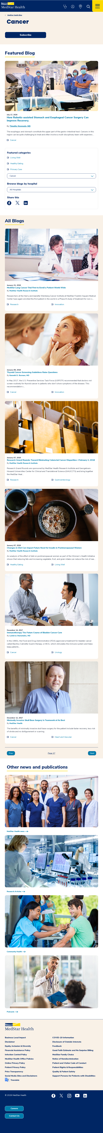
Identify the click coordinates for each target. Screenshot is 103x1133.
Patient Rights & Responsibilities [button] (67, 1067)
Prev (11, 753)
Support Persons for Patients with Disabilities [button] (73, 1075)
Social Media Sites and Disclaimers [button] (21, 1075)
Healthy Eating (16, 163)
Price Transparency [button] (14, 1071)
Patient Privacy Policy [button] (15, 1067)
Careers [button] (14, 1108)
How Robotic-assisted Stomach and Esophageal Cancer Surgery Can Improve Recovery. (48, 119)
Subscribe (25, 35)
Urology (58, 652)
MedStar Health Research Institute (23, 291)
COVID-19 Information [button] (63, 1037)
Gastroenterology (62, 479)
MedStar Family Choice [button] (63, 1054)
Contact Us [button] (14, 1115)
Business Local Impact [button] (15, 1037)
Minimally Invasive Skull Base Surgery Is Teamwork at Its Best (36, 720)
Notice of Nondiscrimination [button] (65, 1058)
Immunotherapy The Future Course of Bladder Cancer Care (34, 632)
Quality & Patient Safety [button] (63, 1071)
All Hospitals (15, 189)
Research (14, 304)
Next (92, 753)
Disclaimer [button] (10, 1041)
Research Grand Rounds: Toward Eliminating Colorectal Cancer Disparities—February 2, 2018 (51, 460)
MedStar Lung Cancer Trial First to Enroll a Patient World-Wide (36, 287)
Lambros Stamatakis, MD (19, 636)
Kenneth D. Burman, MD (19, 375)
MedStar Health (15, 723)
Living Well (15, 157)
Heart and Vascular (63, 737)
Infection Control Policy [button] (16, 1054)
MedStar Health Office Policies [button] (19, 1058)
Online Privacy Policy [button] (15, 1063)
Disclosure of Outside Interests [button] (66, 1041)
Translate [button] (15, 1080)
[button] (65, 7)
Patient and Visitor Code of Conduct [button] (69, 1063)
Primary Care (16, 169)
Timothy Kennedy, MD (20, 126)
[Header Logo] (13, 4)
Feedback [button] (57, 1046)
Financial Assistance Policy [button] (17, 1050)
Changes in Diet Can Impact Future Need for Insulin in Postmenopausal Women (44, 548)
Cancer (13, 140)
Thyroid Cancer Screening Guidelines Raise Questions (32, 372)
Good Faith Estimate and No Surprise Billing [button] (72, 1050)
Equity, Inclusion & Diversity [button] (18, 1046)
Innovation (59, 304)
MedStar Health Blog (14, 15)
